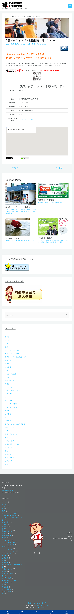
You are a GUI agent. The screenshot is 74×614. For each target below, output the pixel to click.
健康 (6, 347)
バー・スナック (10, 400)
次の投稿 (60, 168)
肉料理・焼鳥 (9, 441)
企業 (6, 370)
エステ (7, 377)
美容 (6, 343)
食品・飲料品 (9, 457)
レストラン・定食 (11, 407)
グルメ (7, 333)
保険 (6, 417)
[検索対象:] (37, 315)
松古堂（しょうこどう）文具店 (17, 207)
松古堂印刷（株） (43, 605)
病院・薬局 (10, 44)
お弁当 (7, 384)
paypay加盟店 (56, 240)
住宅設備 (40, 202)
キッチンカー (9, 387)
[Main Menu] (70, 6)
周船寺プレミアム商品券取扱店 (25, 44)
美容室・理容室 (10, 374)
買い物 (7, 337)
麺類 (6, 464)
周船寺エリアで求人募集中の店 (15, 357)
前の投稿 (13, 168)
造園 (6, 451)
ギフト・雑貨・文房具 (17, 211)
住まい (7, 340)
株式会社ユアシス (44, 607)
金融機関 (8, 454)
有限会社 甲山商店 (46, 200)
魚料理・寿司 (9, 461)
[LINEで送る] (25, 158)
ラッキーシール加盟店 (24, 209)
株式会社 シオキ (13, 238)
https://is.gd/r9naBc (26, 119)
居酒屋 (7, 431)
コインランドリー (11, 394)
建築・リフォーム (29, 241)
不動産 (7, 410)
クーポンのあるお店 (11, 209)
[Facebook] (34, 553)
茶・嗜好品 (9, 447)
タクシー (8, 397)
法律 (6, 437)
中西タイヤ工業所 (46, 238)
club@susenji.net (7, 490)
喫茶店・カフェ (10, 427)
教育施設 (8, 367)
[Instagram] (39, 553)
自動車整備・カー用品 (56, 242)
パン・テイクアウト (12, 404)
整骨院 (7, 364)
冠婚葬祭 (8, 421)
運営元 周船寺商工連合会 (37, 603)
